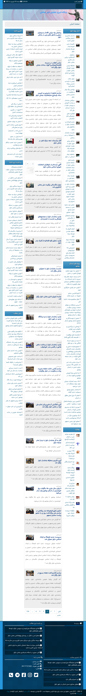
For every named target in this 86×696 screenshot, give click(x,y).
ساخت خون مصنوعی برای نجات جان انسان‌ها (15, 357)
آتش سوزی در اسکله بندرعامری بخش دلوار (15, 206)
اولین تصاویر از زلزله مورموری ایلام (15, 62)
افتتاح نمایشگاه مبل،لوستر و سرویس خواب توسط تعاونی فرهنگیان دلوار (14, 171)
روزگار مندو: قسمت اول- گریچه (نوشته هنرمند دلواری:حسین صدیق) (70, 473)
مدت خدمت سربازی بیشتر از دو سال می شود (14, 369)
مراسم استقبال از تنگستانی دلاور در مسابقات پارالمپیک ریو (69, 220)
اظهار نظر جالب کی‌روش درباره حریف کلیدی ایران (14, 56)
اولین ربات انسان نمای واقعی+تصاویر (14, 351)
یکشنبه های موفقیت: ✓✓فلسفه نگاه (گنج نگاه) (72, 336)
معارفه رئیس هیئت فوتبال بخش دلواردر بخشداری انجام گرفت (69, 70)
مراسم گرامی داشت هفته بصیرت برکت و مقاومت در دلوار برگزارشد (49, 369)
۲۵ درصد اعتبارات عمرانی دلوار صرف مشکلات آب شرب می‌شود (72, 384)
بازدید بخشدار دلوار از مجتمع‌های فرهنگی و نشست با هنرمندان (49, 217)
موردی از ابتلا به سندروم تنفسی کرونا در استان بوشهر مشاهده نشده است (72, 409)
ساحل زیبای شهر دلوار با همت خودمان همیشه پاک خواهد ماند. (70, 146)
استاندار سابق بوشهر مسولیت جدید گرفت (74, 391)
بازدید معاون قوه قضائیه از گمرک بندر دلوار (48, 241)
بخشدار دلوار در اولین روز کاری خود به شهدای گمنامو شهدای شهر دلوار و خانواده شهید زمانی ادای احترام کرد (69, 193)
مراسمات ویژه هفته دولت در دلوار (70, 242)
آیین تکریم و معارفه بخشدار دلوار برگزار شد (49, 461)
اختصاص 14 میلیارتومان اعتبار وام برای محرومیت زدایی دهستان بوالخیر (69, 253)
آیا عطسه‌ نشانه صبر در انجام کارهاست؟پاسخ (69, 437)
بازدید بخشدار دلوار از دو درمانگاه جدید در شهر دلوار (49, 317)
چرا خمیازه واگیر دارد (14, 217)
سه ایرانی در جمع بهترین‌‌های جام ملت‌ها (15, 137)
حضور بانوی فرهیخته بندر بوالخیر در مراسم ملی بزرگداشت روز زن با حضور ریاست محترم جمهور (48, 513)
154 (27, 611)
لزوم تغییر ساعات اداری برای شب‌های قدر (14, 126)
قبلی (59, 611)
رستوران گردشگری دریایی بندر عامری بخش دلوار (69, 59)
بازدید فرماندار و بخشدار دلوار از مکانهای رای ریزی (69, 126)
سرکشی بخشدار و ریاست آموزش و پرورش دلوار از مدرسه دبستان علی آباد (69, 105)
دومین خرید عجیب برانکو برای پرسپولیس (14, 143)
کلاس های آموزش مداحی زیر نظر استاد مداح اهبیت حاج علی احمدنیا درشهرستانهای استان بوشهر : (13, 323)
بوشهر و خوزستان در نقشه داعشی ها (15, 280)
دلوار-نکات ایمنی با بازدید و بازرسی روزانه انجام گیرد (69, 83)
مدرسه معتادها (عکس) (14, 95)
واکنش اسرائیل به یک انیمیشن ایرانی (15, 84)
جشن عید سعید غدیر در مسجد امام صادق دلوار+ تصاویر (69, 209)
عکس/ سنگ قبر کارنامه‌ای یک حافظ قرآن (15, 105)
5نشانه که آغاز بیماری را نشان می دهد (70, 445)
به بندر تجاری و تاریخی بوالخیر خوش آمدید (69, 38)
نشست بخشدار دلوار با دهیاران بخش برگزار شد (50, 269)
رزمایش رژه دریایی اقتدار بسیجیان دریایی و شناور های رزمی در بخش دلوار (49, 35)
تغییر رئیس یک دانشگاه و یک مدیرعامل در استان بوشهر (14, 345)
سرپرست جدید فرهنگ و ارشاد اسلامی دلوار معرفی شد (50, 538)
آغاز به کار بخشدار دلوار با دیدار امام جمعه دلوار (48, 441)
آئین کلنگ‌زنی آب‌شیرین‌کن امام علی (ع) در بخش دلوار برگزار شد (48, 405)
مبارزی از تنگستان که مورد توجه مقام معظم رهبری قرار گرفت (69, 488)
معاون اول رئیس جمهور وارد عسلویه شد (73, 422)
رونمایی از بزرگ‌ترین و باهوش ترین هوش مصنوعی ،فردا (73, 329)
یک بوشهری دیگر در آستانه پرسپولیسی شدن (73, 416)
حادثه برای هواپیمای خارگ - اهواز (15, 300)
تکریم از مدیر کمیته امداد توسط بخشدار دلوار (70, 48)
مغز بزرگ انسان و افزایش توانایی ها (69, 505)
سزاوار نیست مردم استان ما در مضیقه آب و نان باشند (14, 250)
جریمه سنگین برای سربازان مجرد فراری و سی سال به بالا (14, 38)
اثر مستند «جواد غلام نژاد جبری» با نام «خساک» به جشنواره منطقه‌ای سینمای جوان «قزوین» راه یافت (72, 280)
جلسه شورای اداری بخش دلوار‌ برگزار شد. (48, 297)
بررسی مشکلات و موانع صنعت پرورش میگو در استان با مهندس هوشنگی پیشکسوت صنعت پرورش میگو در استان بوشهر (73, 310)
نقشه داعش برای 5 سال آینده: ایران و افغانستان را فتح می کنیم (14, 242)
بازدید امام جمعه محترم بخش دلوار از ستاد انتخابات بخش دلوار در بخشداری (70, 166)
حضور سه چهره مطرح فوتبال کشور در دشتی (73, 272)
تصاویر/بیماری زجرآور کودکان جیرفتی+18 (15, 390)
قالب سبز (26, 691)
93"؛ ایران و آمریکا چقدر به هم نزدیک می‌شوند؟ (70, 455)
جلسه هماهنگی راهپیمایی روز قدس (16, 257)
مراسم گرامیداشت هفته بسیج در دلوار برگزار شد (49, 574)
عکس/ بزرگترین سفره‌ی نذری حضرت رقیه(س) (14, 90)
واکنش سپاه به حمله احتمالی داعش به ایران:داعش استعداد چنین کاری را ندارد (14, 48)
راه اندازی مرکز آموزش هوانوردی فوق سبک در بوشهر (73, 375)
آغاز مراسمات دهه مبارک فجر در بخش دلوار (50, 141)
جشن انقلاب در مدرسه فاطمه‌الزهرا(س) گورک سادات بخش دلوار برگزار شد (48, 65)
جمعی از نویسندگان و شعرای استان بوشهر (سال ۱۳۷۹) (73, 321)
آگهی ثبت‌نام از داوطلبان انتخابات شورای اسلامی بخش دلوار (49, 165)
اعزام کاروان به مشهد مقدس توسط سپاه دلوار (70, 233)
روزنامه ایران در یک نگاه (14, 380)
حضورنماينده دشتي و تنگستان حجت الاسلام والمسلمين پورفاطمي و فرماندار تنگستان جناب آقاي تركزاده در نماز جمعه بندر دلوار (73, 352)
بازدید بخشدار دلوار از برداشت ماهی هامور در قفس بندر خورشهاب (48, 345)
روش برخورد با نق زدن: (70, 497)
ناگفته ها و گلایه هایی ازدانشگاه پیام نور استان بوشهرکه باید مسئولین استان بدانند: (14, 335)
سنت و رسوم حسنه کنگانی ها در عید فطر (74, 342)
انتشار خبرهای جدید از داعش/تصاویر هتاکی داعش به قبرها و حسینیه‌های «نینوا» (14, 224)
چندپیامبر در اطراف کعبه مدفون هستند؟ (14, 363)
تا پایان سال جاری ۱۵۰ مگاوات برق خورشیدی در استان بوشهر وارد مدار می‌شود (49, 490)
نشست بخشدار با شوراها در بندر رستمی (69, 135)
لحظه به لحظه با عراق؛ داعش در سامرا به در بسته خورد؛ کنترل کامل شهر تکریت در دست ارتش (14, 70)
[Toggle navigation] (79, 6)
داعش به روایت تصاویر (14, 121)
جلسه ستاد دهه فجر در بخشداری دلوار (70, 178)
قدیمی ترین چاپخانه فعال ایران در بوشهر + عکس (72, 402)
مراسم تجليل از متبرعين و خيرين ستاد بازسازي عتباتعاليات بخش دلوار (48, 94)
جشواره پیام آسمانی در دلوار (69, 155)
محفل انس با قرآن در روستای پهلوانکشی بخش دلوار (14, 180)
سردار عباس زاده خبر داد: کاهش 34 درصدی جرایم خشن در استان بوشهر (73, 366)
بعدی (59, 615)
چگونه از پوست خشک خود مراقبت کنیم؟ (69, 513)
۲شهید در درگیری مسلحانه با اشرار (16, 111)
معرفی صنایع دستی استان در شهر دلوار (15, 212)
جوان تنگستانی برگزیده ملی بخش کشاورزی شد (49, 186)
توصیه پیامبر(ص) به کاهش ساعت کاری (15, 117)
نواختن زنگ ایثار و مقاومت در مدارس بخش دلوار (69, 93)
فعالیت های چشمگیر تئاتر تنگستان (70, 116)
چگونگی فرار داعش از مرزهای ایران (15, 263)
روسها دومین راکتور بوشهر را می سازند (15, 396)
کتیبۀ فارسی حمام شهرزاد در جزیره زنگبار (74, 294)
